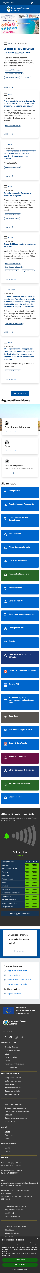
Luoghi (7, 1148)
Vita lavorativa (10, 1084)
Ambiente (8, 1114)
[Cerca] (35, 9)
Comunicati (11, 238)
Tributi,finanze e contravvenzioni (17, 1111)
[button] (20, 1269)
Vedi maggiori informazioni (20, 913)
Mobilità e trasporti (12, 1094)
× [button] (37, 1239)
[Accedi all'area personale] (32, 2)
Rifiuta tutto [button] (20, 1265)
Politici (7, 1060)
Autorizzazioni (10, 1121)
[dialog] (20, 1255)
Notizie (10, 43)
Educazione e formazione (14, 1104)
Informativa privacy (12, 1233)
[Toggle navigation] (4, 9)
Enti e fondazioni (11, 1057)
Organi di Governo (11, 1047)
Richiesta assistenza (12, 1216)
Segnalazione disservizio (14, 1209)
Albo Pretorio (9, 1230)
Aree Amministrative (12, 1050)
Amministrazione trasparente (15, 1226)
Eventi (7, 1151)
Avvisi (10, 94)
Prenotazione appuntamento (15, 1206)
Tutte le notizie (19, 393)
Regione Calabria (9, 2)
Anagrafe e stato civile (13, 1077)
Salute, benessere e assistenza (16, 1118)
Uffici (7, 1053)
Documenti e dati (11, 1067)
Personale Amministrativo (14, 1064)
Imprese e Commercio (12, 1087)
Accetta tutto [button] (20, 1260)
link (9, 1255)
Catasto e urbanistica (12, 1091)
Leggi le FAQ (9, 1213)
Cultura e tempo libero (13, 1081)
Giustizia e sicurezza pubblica (15, 1108)
